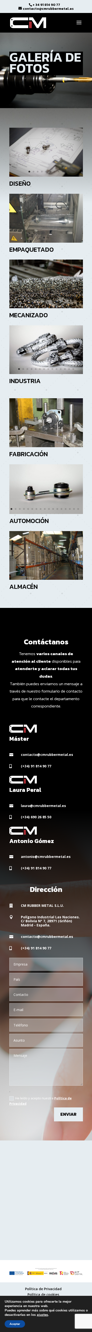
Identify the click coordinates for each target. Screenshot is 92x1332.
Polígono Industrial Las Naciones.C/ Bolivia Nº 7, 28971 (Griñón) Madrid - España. (50, 921)
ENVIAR (68, 1114)
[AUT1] (46, 512)
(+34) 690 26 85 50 (36, 817)
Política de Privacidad (43, 1288)
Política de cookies (43, 1294)
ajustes (42, 1315)
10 (52, 303)
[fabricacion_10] (46, 446)
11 (56, 303)
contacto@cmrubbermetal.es (47, 754)
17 (78, 442)
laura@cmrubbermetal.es (43, 805)
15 (73, 303)
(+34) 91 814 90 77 (36, 766)
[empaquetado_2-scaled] (46, 241)
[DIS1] (46, 175)
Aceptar (15, 1324)
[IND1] (46, 372)
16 (77, 303)
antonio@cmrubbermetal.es (46, 856)
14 (69, 303)
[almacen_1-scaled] (46, 578)
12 (61, 303)
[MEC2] (46, 307)
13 (65, 303)
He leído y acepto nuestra (40, 1101)
